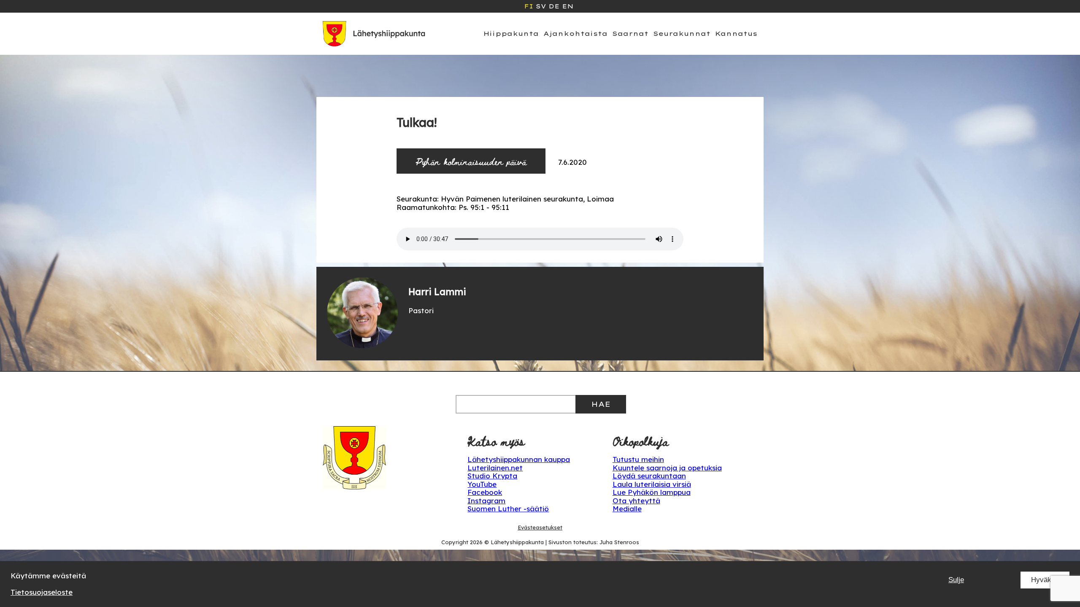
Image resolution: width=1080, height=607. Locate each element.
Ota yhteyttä (636, 500)
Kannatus (736, 34)
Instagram (486, 500)
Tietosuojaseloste (42, 592)
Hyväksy (1045, 580)
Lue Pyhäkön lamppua (652, 492)
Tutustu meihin (638, 459)
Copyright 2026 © (466, 542)
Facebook (484, 492)
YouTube (482, 484)
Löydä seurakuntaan (649, 475)
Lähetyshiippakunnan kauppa (518, 459)
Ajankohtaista (575, 34)
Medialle (627, 508)
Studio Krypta (492, 475)
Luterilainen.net (495, 467)
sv (541, 6)
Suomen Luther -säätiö (508, 508)
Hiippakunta (511, 34)
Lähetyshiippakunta (517, 542)
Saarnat (630, 34)
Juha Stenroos (619, 542)
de (553, 6)
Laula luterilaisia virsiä (652, 484)
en (567, 6)
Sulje (956, 580)
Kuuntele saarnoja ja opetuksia (667, 467)
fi (528, 6)
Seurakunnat (681, 34)
